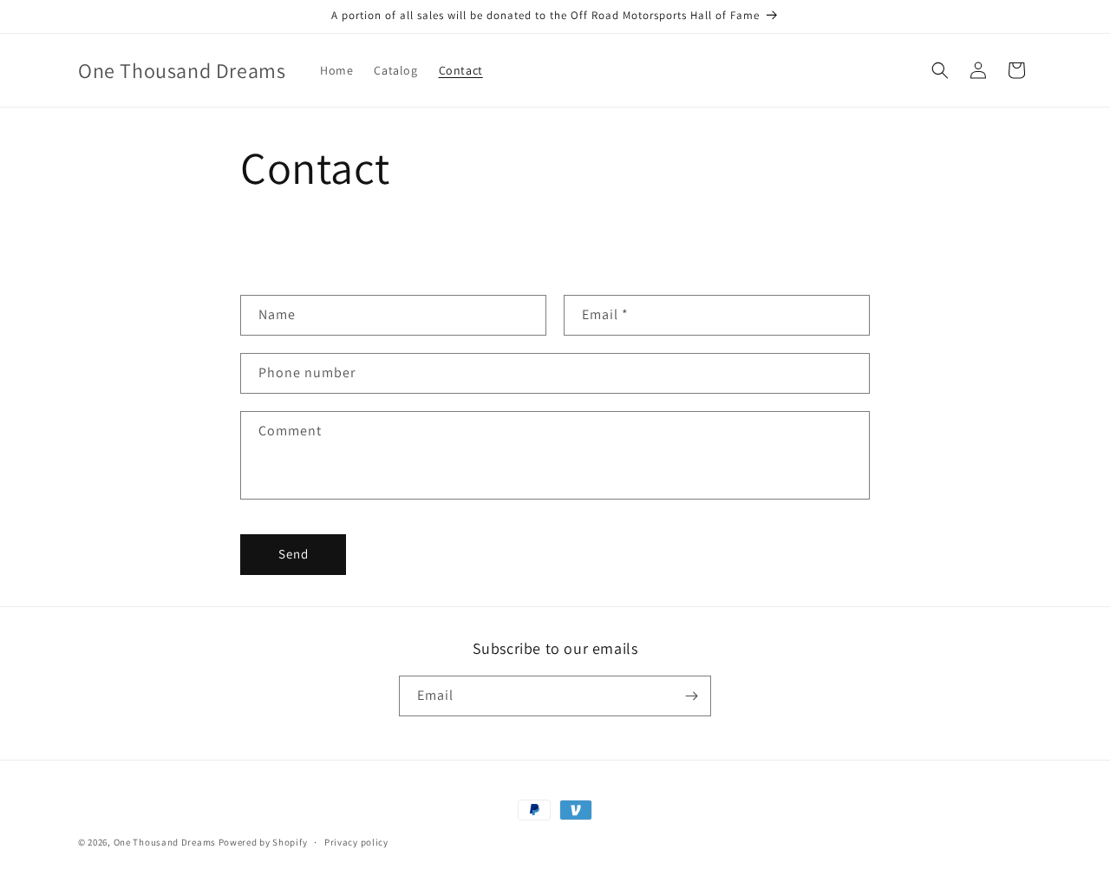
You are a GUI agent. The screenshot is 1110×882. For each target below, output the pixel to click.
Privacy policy (356, 842)
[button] (940, 70)
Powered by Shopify (263, 842)
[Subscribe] (691, 696)
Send (293, 554)
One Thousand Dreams (165, 842)
